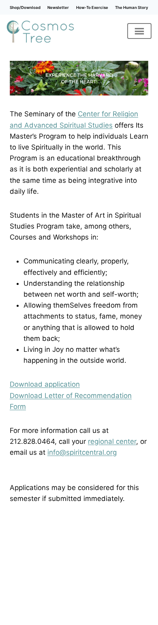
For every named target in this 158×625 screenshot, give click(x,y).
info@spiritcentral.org (82, 452)
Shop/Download (25, 7)
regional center (112, 441)
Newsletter (58, 7)
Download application (45, 384)
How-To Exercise (92, 7)
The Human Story (131, 7)
